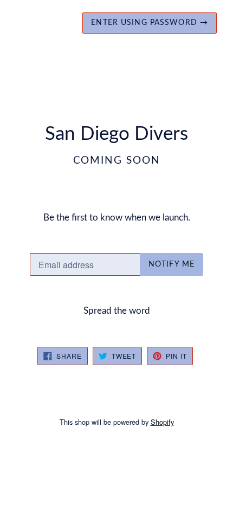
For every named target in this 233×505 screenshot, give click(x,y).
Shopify (162, 422)
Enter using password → (149, 23)
